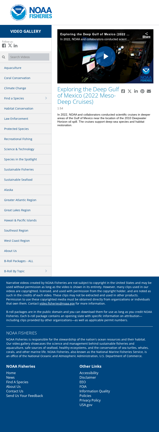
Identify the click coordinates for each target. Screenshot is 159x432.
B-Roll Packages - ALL (18, 261)
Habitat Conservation (18, 108)
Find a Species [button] (14, 98)
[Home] (29, 12)
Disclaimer (88, 377)
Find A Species (17, 382)
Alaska (8, 190)
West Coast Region (17, 241)
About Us (10, 251)
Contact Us (14, 391)
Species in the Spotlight (20, 159)
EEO (83, 382)
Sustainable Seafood (18, 180)
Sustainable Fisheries (19, 169)
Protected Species (16, 129)
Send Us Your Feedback (24, 395)
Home (11, 373)
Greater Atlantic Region (20, 200)
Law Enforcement (16, 119)
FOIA (83, 386)
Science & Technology (19, 149)
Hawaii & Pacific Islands (20, 220)
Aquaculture (12, 68)
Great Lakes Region (17, 210)
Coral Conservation (17, 78)
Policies (85, 395)
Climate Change (15, 88)
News (10, 377)
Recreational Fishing (18, 139)
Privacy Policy (90, 400)
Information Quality (95, 391)
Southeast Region (16, 230)
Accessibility (89, 373)
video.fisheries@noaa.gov (57, 303)
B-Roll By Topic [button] (14, 271)
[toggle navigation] (46, 98)
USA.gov (86, 405)
